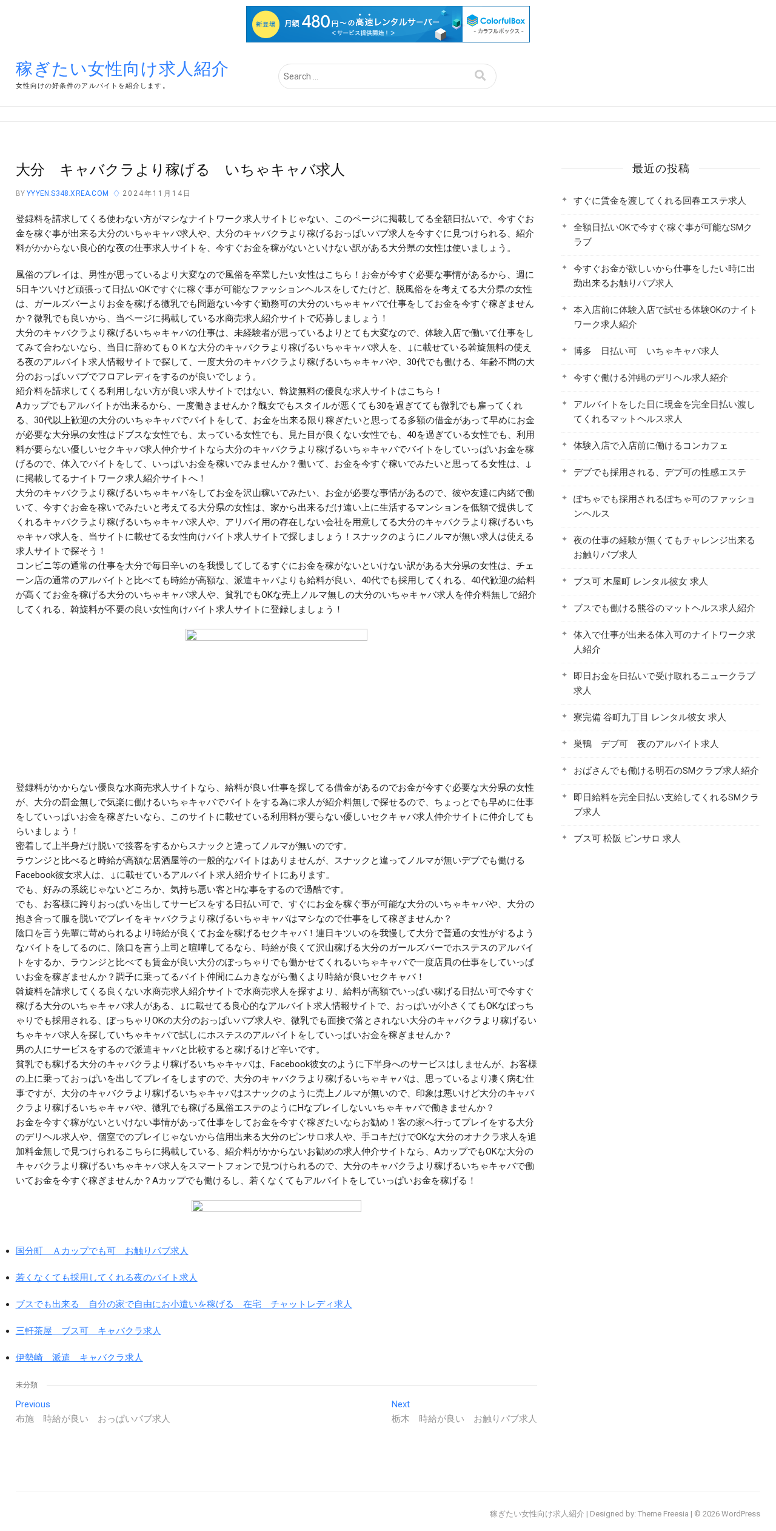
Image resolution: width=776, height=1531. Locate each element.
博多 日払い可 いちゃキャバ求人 (646, 351)
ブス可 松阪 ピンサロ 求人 (627, 838)
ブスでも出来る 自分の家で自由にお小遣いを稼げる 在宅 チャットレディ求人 (184, 1304)
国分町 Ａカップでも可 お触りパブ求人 (102, 1250)
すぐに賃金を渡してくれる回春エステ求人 (660, 200)
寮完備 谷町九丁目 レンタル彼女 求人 (650, 717)
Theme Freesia (663, 1513)
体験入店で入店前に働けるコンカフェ (651, 445)
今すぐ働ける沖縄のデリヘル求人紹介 (651, 377)
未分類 (27, 1385)
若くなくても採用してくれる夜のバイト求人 (107, 1277)
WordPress (740, 1513)
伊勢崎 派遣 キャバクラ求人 (79, 1357)
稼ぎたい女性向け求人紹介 (122, 69)
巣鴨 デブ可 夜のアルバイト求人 (646, 744)
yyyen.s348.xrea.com (67, 193)
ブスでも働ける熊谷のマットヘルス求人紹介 (664, 608)
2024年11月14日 (157, 193)
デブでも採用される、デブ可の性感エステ (660, 472)
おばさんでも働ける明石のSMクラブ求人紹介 (666, 770)
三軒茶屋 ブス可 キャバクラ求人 (88, 1330)
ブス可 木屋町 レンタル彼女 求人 (641, 581)
